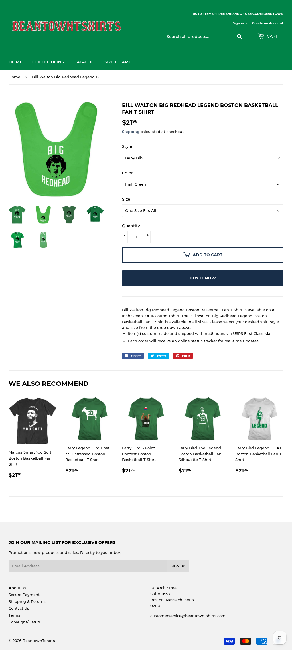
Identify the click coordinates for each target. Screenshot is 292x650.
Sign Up (178, 566)
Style (127, 146)
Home (16, 62)
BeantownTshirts (39, 640)
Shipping (130, 131)
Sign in (238, 23)
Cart (272, 36)
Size (126, 199)
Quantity (131, 225)
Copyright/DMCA (24, 622)
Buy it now (203, 278)
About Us (17, 587)
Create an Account (267, 23)
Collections (48, 62)
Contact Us (19, 608)
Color (127, 173)
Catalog (84, 62)
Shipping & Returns (27, 601)
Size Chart (117, 62)
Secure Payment (24, 594)
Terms (14, 615)
